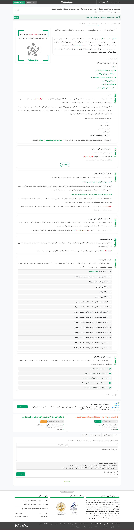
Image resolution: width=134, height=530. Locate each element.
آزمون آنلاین (54, 524)
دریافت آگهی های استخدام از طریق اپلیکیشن (34, 500)
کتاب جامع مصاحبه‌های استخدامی (105, 70)
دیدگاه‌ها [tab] (116, 435)
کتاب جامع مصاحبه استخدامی (99, 369)
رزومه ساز (62, 524)
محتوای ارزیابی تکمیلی (108, 84)
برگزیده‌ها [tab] (85, 435)
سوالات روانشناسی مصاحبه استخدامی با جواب (94, 383)
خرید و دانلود (65, 165)
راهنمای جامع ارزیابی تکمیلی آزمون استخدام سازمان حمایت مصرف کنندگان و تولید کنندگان (85, 9)
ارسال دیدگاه (20, 474)
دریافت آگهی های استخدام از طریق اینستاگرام (34, 508)
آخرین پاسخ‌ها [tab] (107, 435)
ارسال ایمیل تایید (111, 475)
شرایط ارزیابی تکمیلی (109, 81)
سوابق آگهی (83, 23)
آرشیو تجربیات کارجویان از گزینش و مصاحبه (95, 378)
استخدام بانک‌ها (104, 524)
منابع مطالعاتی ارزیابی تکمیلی (106, 88)
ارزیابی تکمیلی (93, 23)
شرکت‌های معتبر (44, 524)
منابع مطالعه (104, 23)
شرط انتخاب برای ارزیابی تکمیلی (106, 74)
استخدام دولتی (115, 524)
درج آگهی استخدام (19, 2)
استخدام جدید (94, 524)
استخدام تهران (83, 524)
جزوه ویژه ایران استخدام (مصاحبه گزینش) (96, 388)
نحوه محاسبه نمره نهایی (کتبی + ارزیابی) (103, 77)
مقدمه (113, 67)
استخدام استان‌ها (72, 524)
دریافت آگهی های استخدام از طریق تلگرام (35, 504)
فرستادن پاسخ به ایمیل (109, 472)
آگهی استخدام (115, 23)
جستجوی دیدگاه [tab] (95, 435)
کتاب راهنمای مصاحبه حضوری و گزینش (96, 373)
